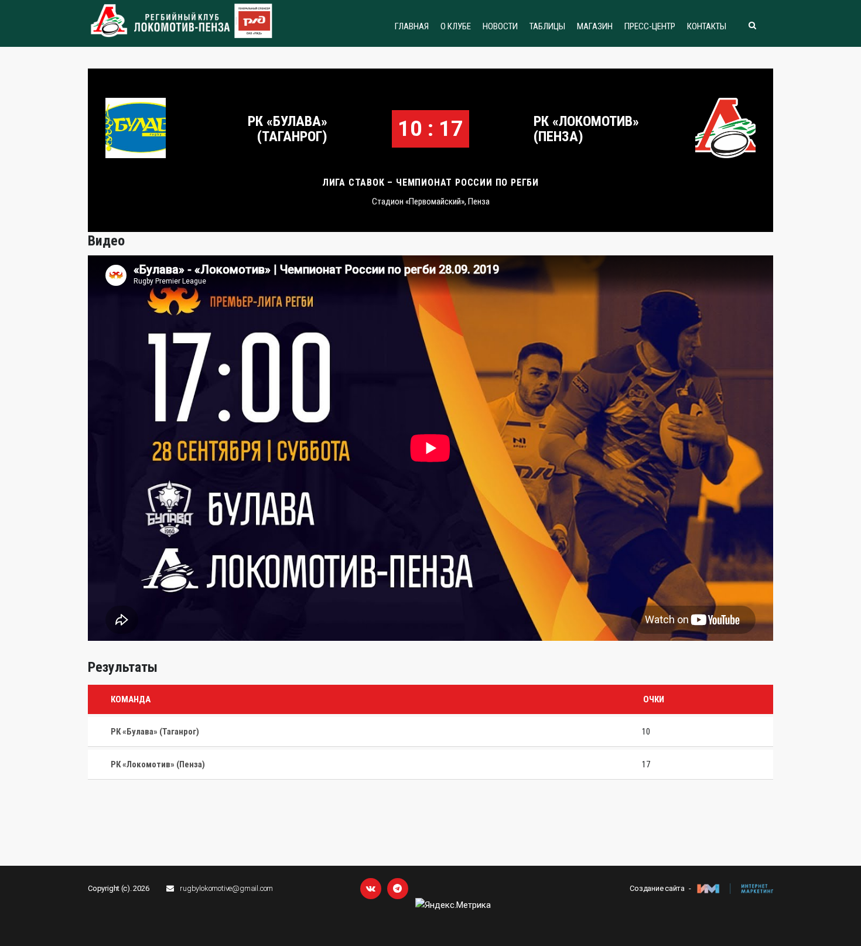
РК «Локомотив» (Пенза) (586, 129)
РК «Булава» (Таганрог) (287, 129)
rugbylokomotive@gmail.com (226, 888)
